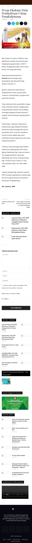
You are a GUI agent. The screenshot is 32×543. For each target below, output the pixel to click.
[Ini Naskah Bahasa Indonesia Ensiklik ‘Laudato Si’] (6, 474)
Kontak (9, 539)
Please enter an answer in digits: (11, 293)
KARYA (8, 6)
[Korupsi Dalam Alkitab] (6, 458)
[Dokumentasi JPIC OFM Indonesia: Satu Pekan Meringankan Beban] (6, 230)
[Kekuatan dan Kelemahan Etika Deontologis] (6, 449)
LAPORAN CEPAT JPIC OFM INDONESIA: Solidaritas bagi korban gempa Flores (10, 355)
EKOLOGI (14, 6)
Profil (4, 539)
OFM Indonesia (16, 539)
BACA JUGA (6, 213)
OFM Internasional (15, 541)
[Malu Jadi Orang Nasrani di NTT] (6, 430)
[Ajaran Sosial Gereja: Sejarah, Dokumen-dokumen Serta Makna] (6, 421)
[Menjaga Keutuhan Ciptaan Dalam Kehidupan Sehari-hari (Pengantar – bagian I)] (6, 466)
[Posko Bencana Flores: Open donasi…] (6, 239)
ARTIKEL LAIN (15, 213)
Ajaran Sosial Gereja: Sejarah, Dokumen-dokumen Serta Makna (21, 421)
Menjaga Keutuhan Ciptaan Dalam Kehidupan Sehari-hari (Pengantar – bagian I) (20, 465)
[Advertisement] (16, 53)
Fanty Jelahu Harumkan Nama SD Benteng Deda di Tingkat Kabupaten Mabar (23, 204)
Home (3, 6)
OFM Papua (25, 539)
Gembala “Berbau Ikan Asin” (8, 202)
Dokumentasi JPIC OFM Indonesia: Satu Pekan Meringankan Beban (20, 230)
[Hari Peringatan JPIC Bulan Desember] (25, 365)
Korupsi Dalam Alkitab (18, 455)
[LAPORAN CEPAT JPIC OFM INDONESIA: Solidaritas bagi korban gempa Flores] (25, 355)
